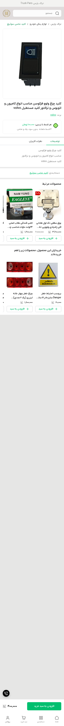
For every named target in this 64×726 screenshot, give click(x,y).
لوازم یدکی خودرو (38, 24)
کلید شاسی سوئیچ (16, 24)
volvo (53, 115)
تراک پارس (56, 24)
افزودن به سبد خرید (44, 706)
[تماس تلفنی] (6, 693)
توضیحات (55, 141)
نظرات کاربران (35, 141)
